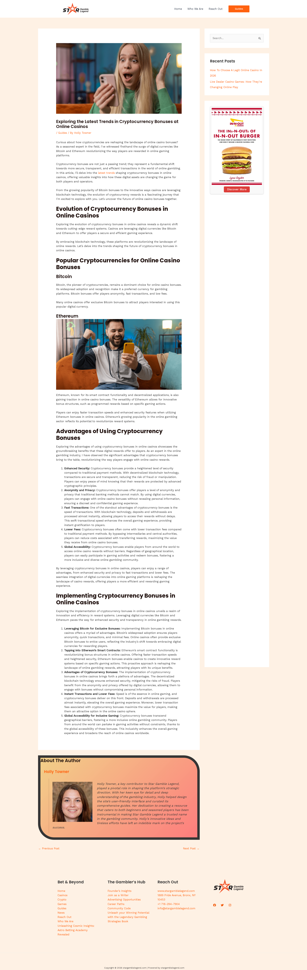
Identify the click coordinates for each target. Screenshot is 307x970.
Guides (62, 132)
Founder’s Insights (119, 890)
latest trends (106, 172)
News (61, 912)
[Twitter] (222, 905)
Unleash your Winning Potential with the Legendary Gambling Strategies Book (128, 917)
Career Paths (116, 904)
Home (61, 890)
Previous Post (48, 848)
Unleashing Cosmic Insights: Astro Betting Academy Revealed (76, 930)
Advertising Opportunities (124, 899)
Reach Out (64, 917)
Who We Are (65, 921)
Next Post (191, 848)
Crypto (62, 899)
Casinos (62, 895)
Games (62, 904)
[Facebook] (214, 905)
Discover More (237, 189)
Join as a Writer (118, 895)
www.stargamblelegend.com (176, 890)
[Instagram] (229, 905)
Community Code (119, 908)
